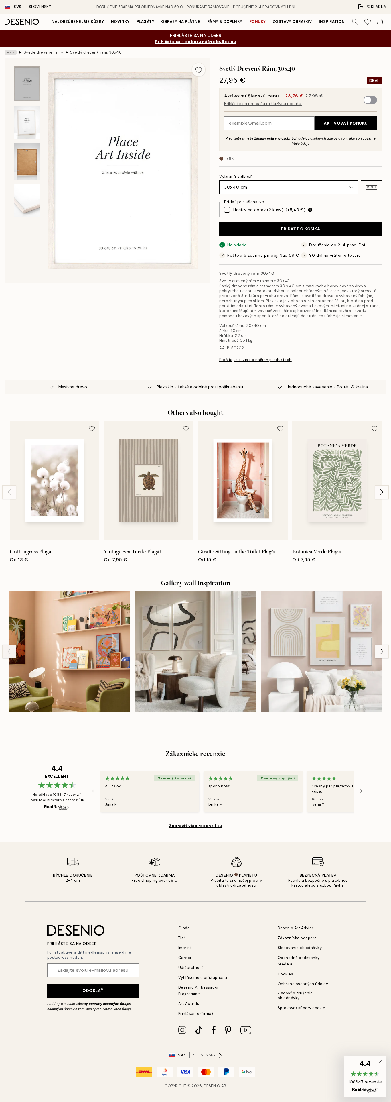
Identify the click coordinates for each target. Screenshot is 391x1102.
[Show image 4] (27, 200)
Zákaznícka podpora (297, 938)
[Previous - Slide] (9, 492)
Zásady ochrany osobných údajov (281, 138)
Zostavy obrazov (292, 21)
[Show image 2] (27, 122)
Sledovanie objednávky (300, 947)
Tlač (182, 938)
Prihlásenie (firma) (195, 1013)
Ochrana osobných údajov (303, 983)
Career (185, 957)
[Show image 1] (27, 83)
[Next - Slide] (382, 492)
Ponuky (257, 21)
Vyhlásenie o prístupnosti (202, 977)
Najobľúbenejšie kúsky (78, 21)
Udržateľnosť (190, 967)
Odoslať (92, 990)
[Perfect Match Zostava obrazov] (195, 651)
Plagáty (146, 21)
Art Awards (188, 1003)
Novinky (120, 21)
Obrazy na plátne (180, 21)
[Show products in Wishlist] (367, 22)
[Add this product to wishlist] (199, 69)
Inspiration (332, 21)
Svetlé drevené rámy (43, 52)
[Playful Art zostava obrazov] (321, 651)
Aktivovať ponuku (346, 123)
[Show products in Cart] (380, 22)
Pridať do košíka (300, 228)
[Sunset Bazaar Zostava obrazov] (69, 651)
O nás (184, 928)
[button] (371, 187)
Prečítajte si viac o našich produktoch (255, 359)
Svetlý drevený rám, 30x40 (96, 52)
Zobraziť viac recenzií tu (195, 825)
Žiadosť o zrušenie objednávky (295, 995)
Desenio (212, 1085)
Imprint (185, 947)
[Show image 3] (27, 161)
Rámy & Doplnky (224, 21)
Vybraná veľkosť (235, 176)
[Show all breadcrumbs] (11, 52)
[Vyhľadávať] (355, 22)
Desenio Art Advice (296, 928)
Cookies (285, 974)
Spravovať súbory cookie (301, 1007)
